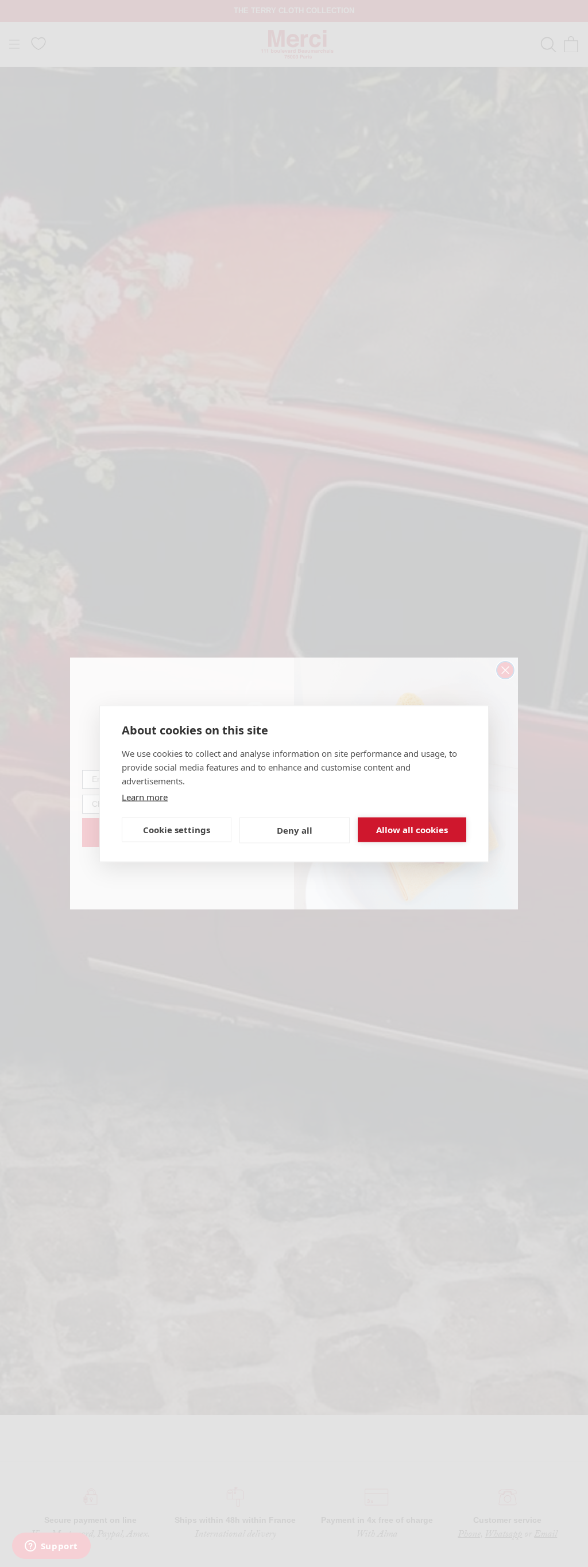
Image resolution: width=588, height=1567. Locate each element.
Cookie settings (176, 829)
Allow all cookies (412, 829)
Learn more (145, 796)
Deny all (294, 830)
